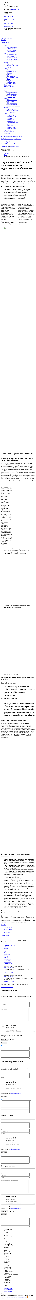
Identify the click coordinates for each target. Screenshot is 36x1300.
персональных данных (15, 1036)
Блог (8, 79)
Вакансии (10, 80)
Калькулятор (7, 956)
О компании (10, 70)
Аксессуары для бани (13, 60)
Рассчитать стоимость (7, 987)
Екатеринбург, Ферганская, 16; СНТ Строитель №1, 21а (9, 142)
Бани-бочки (10, 56)
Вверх (2, 1298)
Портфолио (10, 74)
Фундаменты (11, 67)
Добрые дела (11, 82)
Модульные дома (12, 50)
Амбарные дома (11, 48)
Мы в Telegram (8, 930)
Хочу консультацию (6, 38)
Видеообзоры (11, 76)
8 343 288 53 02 (8, 23)
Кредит (6, 957)
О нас (5, 68)
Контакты (7, 88)
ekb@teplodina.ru (8, 26)
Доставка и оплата (12, 77)
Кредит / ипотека (9, 86)
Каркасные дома (12, 47)
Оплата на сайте (17, 136)
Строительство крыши (13, 65)
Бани (5, 53)
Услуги (6, 62)
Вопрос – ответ (11, 83)
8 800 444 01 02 (15, 9)
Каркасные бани (12, 59)
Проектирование (12, 63)
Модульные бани (12, 57)
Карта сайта (7, 962)
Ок (27, 1297)
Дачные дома (11, 51)
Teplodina (3, 40)
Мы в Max (7, 932)
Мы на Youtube (8, 929)
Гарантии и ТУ (11, 71)
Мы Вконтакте (8, 927)
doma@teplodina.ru (9, 19)
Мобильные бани (12, 54)
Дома (5, 45)
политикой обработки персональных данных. (14, 1297)
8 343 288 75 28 (8, 16)
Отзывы (9, 73)
